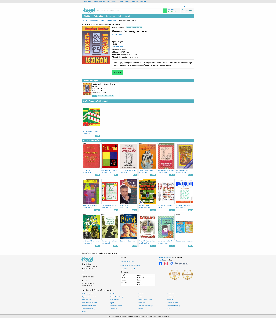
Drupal (161, 260)
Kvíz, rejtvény (111, 20)
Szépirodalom (86, 300)
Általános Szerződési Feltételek (130, 265)
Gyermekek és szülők (89, 297)
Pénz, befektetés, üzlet (89, 303)
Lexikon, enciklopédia (145, 300)
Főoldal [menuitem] (87, 16)
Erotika (112, 294)
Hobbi (102, 20)
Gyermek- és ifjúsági (116, 297)
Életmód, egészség (88, 294)
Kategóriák (94, 20)
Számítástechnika (172, 303)
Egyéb (84, 311)
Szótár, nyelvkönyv (116, 305)
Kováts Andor (117, 35)
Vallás (168, 308)
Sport (112, 303)
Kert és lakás (114, 300)
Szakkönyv (141, 303)
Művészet (170, 300)
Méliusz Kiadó (117, 47)
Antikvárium (87, 1)
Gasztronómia (171, 294)
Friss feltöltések (99, 1)
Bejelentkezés (187, 6)
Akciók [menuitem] (127, 16)
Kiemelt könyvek (124, 1)
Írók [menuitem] (119, 16)
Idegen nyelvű (171, 297)
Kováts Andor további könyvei (95, 101)
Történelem (113, 308)
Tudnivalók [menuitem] (98, 16)
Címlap (85, 20)
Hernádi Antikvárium (165, 257)
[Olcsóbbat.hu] (181, 263)
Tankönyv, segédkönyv (145, 305)
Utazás (140, 308)
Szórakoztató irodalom (89, 305)
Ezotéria (141, 294)
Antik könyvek (111, 1)
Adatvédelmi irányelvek (128, 269)
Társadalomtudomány (173, 305)
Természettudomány (88, 308)
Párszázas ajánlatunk (139, 1)
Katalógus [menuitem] (110, 16)
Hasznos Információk (127, 261)
